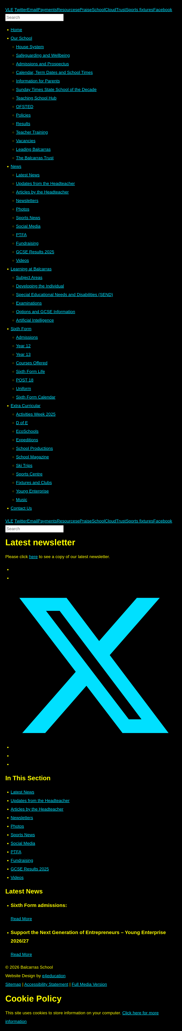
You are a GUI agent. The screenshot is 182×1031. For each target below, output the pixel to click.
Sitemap (13, 984)
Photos (17, 826)
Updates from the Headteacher (40, 800)
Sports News (23, 834)
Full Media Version (89, 984)
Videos (17, 877)
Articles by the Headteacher (37, 809)
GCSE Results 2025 (30, 869)
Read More (21, 918)
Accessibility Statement (46, 984)
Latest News (22, 792)
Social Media (23, 843)
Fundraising (22, 860)
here (33, 556)
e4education (54, 975)
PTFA (16, 851)
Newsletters (22, 817)
